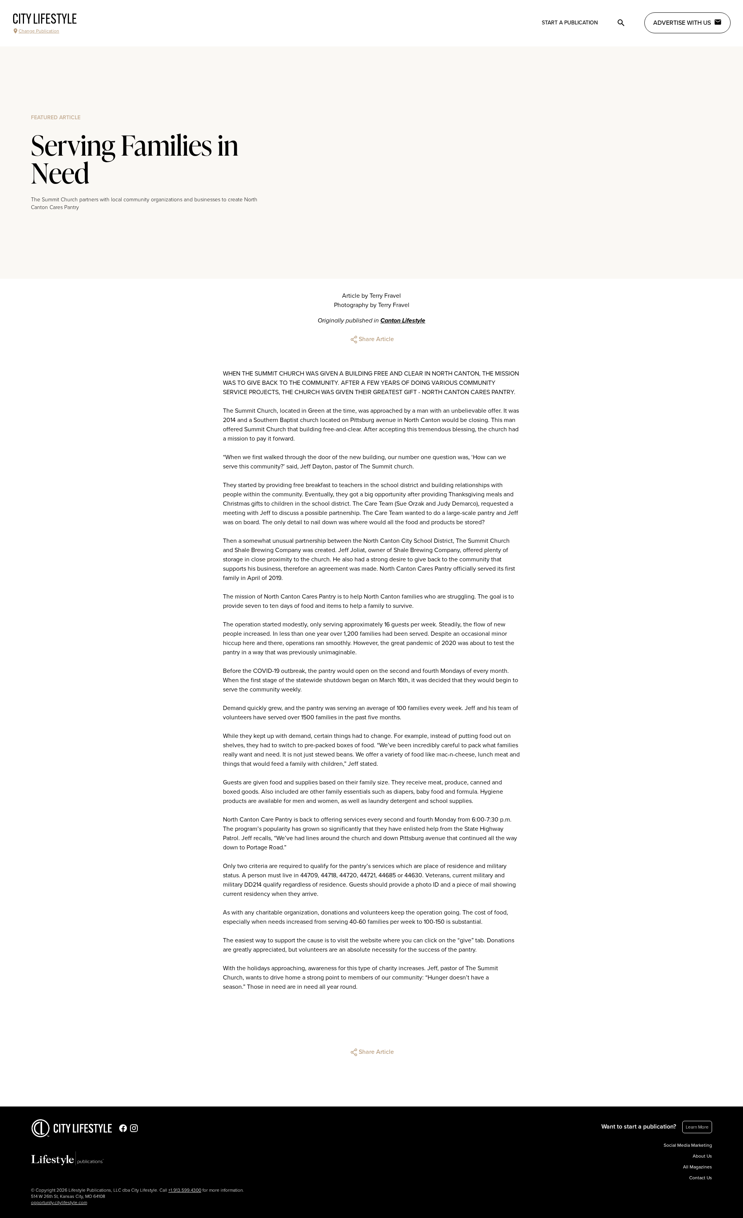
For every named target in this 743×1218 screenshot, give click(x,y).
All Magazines (697, 1167)
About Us (702, 1156)
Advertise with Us (682, 23)
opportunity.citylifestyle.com (59, 1202)
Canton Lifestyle (402, 320)
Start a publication (570, 22)
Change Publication (39, 31)
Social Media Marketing (688, 1145)
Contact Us (700, 1177)
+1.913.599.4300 (184, 1190)
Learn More (697, 1127)
